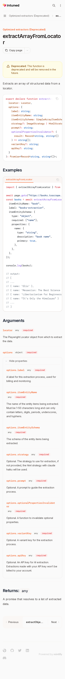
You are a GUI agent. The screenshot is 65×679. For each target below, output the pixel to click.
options (7, 352)
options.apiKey (16, 555)
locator (7, 330)
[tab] (19, 179)
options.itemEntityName (21, 392)
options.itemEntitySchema (23, 427)
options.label (15, 370)
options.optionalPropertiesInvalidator (30, 505)
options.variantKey (18, 533)
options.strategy (17, 454)
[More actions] (60, 5)
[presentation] (32, 127)
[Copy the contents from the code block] (57, 98)
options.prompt (16, 480)
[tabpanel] (32, 247)
